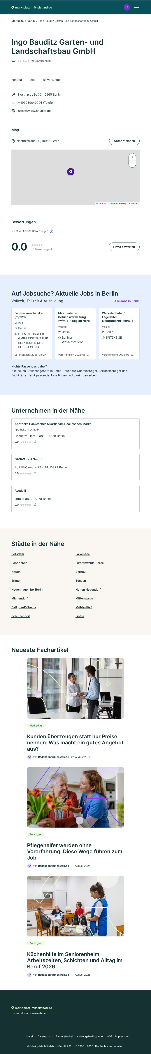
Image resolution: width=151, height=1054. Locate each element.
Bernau (81, 572)
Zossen (81, 580)
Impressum (122, 1036)
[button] (127, 7)
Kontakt (30, 1036)
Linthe (80, 616)
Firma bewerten (124, 247)
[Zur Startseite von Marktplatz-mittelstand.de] (31, 7)
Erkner (16, 580)
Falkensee (83, 554)
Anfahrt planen (124, 141)
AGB (109, 1036)
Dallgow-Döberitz (23, 607)
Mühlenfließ (84, 607)
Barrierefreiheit (64, 1036)
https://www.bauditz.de (34, 111)
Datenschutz (45, 1036)
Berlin (31, 20)
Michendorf (19, 598)
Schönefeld (19, 563)
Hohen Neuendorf (88, 589)
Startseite (17, 20)
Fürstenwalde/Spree (90, 563)
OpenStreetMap (118, 203)
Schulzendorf (20, 616)
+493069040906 (30, 102)
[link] (31, 334)
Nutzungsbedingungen (90, 1036)
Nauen (16, 572)
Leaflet (102, 203)
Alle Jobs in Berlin (127, 301)
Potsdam (17, 554)
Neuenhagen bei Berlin (27, 589)
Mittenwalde (84, 598)
